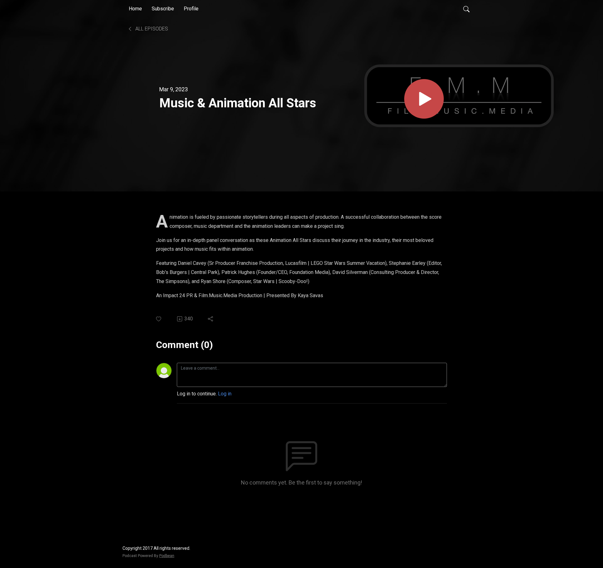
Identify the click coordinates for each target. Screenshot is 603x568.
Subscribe (163, 9)
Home (135, 9)
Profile (191, 9)
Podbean (166, 556)
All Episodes (151, 29)
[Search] (466, 9)
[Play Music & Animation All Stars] (424, 99)
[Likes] (159, 319)
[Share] (211, 319)
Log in (224, 394)
